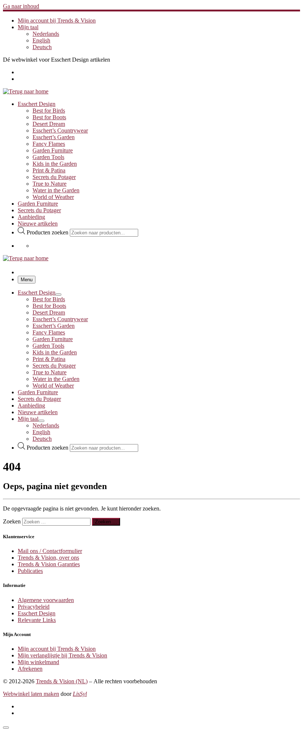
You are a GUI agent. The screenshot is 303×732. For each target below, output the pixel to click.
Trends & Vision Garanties (49, 564)
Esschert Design (36, 613)
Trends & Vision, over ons (48, 557)
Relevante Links (37, 620)
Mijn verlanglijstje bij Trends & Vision (62, 655)
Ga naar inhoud (21, 6)
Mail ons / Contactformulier (50, 551)
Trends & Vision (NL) (62, 681)
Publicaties (30, 571)
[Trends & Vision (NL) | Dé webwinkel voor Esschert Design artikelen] (25, 91)
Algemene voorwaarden (46, 600)
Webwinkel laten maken (31, 694)
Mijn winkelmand (38, 662)
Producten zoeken (48, 232)
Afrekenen (30, 669)
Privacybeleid (34, 607)
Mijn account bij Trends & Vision (57, 649)
